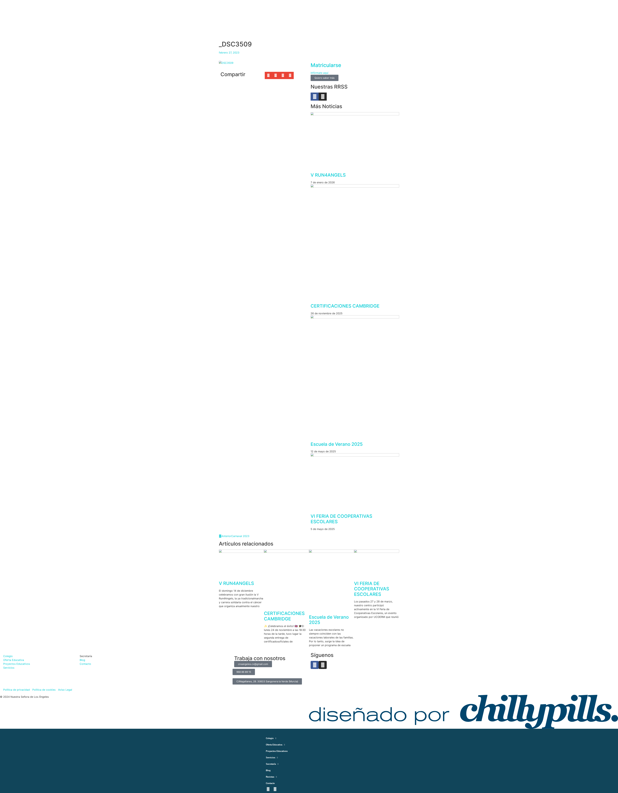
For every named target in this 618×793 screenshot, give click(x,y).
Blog (268, 770)
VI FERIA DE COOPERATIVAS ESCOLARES (341, 518)
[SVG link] (463, 712)
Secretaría (271, 764)
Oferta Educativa (274, 745)
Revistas (270, 777)
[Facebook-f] (315, 97)
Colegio (270, 738)
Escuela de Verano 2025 (337, 444)
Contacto (270, 783)
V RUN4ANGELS (328, 175)
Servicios (270, 757)
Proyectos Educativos (277, 751)
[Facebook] (315, 665)
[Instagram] (323, 97)
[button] (268, 75)
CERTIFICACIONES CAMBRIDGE (345, 306)
